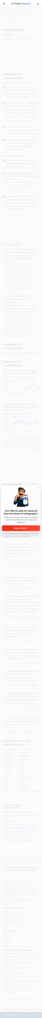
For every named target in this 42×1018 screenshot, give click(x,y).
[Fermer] (38, 487)
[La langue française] (21, 4)
